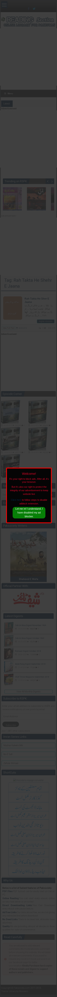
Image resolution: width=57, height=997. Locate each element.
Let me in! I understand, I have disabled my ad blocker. (29, 513)
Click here (16, 500)
